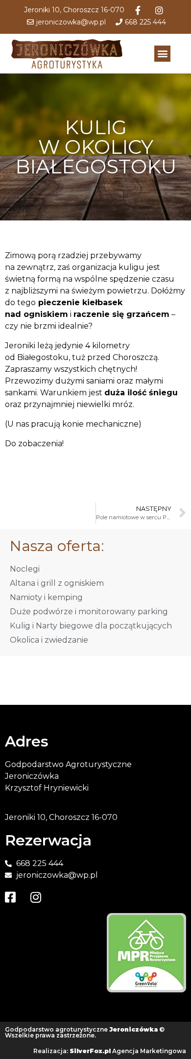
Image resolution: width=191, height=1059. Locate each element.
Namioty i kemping (46, 597)
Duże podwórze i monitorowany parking (89, 611)
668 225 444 (145, 22)
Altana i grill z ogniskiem (57, 583)
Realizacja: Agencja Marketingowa (109, 1051)
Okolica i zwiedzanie (49, 640)
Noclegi (25, 569)
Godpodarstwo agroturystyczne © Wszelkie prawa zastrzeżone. (85, 1032)
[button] (162, 54)
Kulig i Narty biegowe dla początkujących (91, 625)
